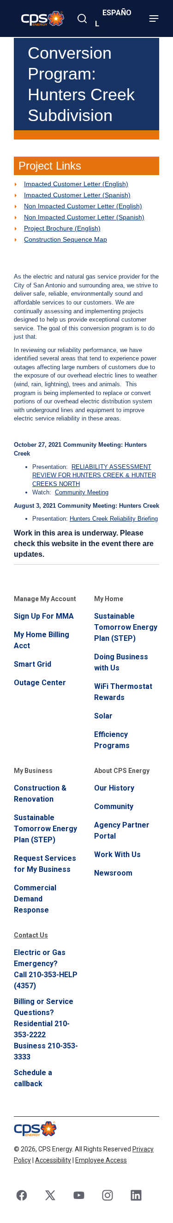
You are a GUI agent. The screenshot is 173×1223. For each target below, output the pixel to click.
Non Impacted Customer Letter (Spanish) (84, 217)
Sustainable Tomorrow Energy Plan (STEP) (125, 627)
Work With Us (117, 854)
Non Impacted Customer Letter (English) (83, 206)
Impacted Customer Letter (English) (76, 184)
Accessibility (53, 1160)
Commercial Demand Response (35, 898)
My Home (108, 598)
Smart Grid (32, 664)
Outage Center (40, 682)
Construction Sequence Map (65, 239)
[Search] (82, 18)
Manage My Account (45, 598)
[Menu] (153, 18)
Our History (114, 788)
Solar (103, 716)
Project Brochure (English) (62, 228)
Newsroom (113, 873)
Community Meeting (81, 492)
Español (113, 18)
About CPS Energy (121, 770)
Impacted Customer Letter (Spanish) (77, 195)
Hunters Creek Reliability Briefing (114, 518)
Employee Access (101, 1160)
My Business (33, 770)
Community (113, 806)
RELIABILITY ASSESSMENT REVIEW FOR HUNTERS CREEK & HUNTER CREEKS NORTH (94, 475)
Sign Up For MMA (44, 616)
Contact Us (31, 935)
